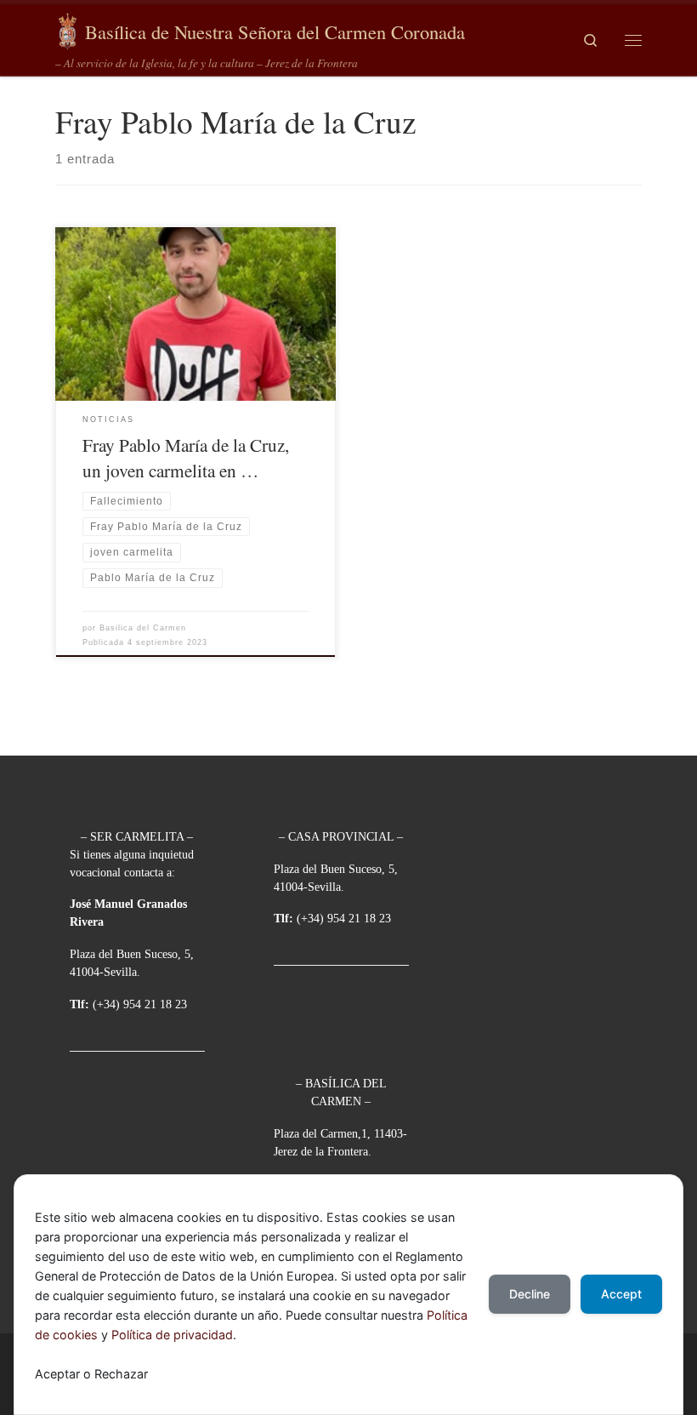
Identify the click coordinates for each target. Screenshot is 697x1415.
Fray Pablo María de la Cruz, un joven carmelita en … (185, 457)
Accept (621, 1294)
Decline (529, 1294)
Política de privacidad (172, 1334)
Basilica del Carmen (142, 628)
